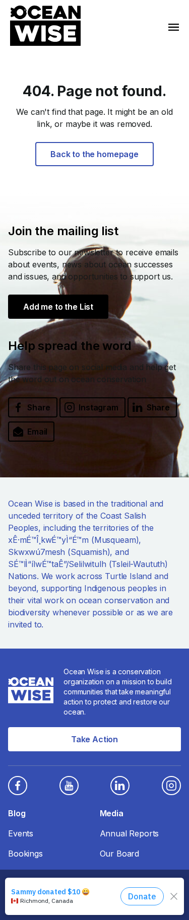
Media (111, 813)
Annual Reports (129, 833)
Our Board (120, 853)
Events (20, 833)
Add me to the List (58, 307)
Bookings (25, 853)
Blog (16, 813)
